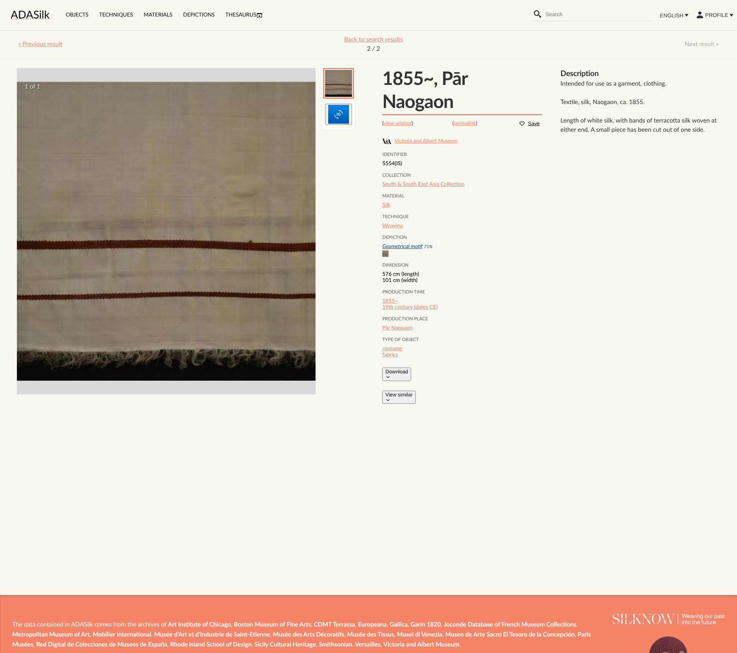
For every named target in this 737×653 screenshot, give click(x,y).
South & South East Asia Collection (423, 184)
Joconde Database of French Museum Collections (510, 625)
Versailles (367, 645)
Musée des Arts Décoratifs (308, 635)
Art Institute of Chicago (199, 625)
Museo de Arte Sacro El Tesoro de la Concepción (510, 635)
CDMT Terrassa (334, 625)
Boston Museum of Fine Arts (272, 625)
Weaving (392, 226)
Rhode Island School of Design (210, 645)
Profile (716, 15)
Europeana (372, 625)
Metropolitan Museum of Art (51, 635)
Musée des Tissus (370, 635)
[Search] (538, 14)
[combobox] (598, 14)
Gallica (399, 625)
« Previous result (40, 44)
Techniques (116, 15)
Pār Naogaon (397, 328)
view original (397, 123)
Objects (77, 15)
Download (396, 372)
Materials (158, 15)
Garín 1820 (426, 625)
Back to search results (373, 40)
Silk (386, 205)
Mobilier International (122, 635)
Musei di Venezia (419, 635)
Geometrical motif (402, 246)
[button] (338, 83)
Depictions (199, 15)
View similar (399, 395)
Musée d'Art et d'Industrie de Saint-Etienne (212, 635)
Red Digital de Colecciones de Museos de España (101, 645)
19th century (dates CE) (410, 307)
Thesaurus (240, 15)
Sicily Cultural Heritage (285, 645)
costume (392, 348)
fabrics (390, 355)
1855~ (390, 301)
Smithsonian (335, 645)
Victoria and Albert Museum (421, 645)
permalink (465, 123)
